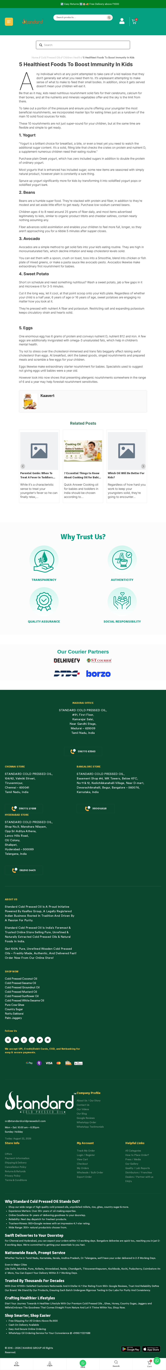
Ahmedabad (52, 1269)
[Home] (16, 1363)
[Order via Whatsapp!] (157, 1361)
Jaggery (142, 1303)
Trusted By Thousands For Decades (34, 1280)
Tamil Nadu (31, 1258)
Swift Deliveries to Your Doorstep (34, 1235)
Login (50, 1365)
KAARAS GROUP (32, 1348)
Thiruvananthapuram (95, 1269)
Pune (31, 1269)
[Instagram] (32, 1040)
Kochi (124, 1269)
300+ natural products (36, 1227)
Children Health (72, 57)
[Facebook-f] (24, 1040)
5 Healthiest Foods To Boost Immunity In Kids (108, 57)
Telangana (90, 1258)
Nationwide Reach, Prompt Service (35, 1252)
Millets (8, 1307)
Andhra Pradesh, (70, 1258)
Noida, (63, 1269)
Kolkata (39, 1269)
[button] (143, 466)
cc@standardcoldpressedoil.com (25, 1121)
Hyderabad (30, 1241)
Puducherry (135, 1269)
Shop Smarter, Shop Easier (28, 1315)
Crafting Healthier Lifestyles (30, 1298)
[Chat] (83, 1363)
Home (35, 57)
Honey (115, 1303)
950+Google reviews (39, 1223)
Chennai (13, 1241)
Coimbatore (150, 1269)
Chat (83, 1367)
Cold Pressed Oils (51, 57)
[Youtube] (16, 1040)
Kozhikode (114, 1269)
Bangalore (102, 1241)
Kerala (56, 1258)
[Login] (49, 1363)
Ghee (107, 1303)
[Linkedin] (48, 1040)
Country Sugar (128, 1303)
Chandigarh (74, 1269)
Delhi (13, 1269)
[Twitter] (40, 1040)
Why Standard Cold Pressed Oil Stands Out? (42, 1201)
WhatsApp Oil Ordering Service (26, 1333)
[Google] (8, 1040)
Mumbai (21, 1269)
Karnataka (45, 1258)
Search (109, 17)
